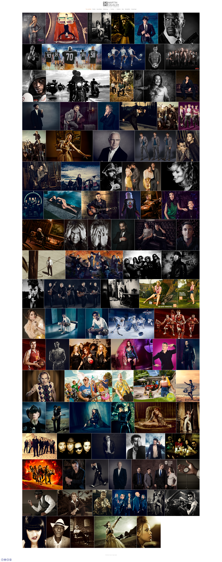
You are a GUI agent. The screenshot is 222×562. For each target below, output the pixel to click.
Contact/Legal (133, 9)
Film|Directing (105, 9)
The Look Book (88, 9)
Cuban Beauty (99, 9)
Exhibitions (119, 9)
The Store (112, 9)
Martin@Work (127, 9)
